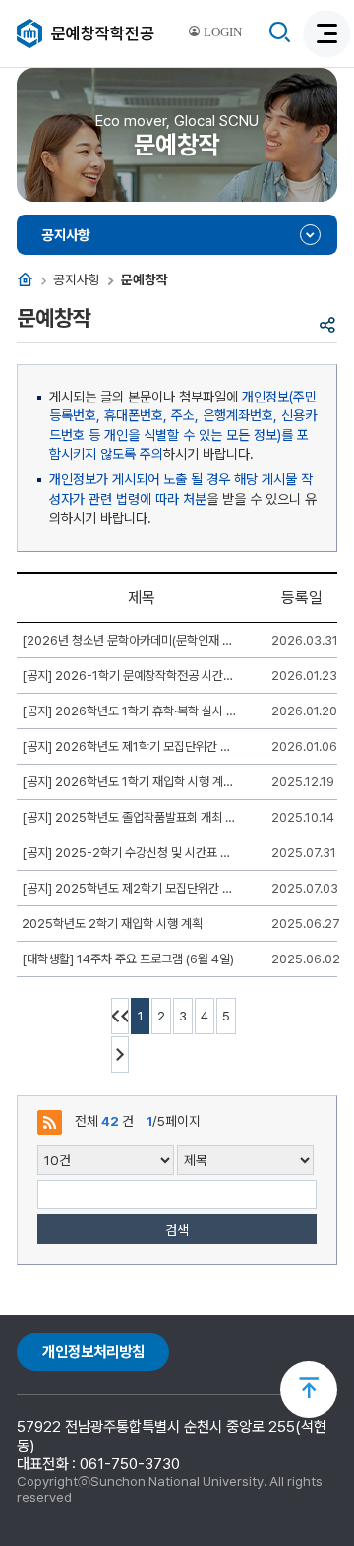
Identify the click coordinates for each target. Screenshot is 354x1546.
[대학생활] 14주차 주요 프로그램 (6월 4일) (128, 959)
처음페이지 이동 (120, 1016)
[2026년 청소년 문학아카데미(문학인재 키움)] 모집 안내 (129, 640)
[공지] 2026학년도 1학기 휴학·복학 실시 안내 (129, 711)
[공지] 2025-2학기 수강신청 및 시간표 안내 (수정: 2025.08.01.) (129, 852)
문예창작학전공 (102, 33)
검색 (177, 1230)
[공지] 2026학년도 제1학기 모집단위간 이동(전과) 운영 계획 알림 (129, 746)
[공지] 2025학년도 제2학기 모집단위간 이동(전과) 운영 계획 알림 (129, 888)
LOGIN (221, 32)
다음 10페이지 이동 (120, 1054)
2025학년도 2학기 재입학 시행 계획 (112, 923)
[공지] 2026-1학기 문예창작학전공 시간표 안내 (129, 675)
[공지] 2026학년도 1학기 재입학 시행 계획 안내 (129, 781)
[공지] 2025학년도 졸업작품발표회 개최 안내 (129, 817)
